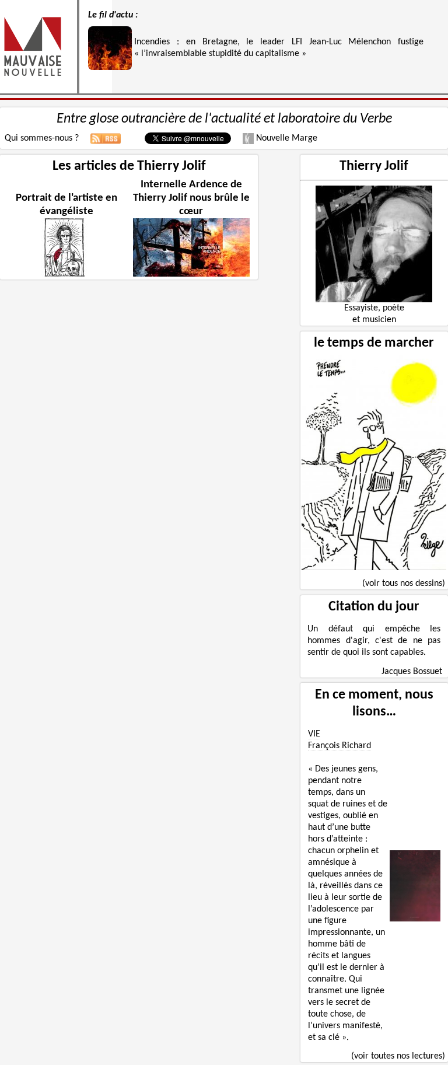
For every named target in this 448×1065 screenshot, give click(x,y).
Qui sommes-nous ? (42, 138)
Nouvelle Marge (285, 138)
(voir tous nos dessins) (403, 583)
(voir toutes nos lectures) (398, 1056)
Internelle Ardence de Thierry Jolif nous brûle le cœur (191, 198)
